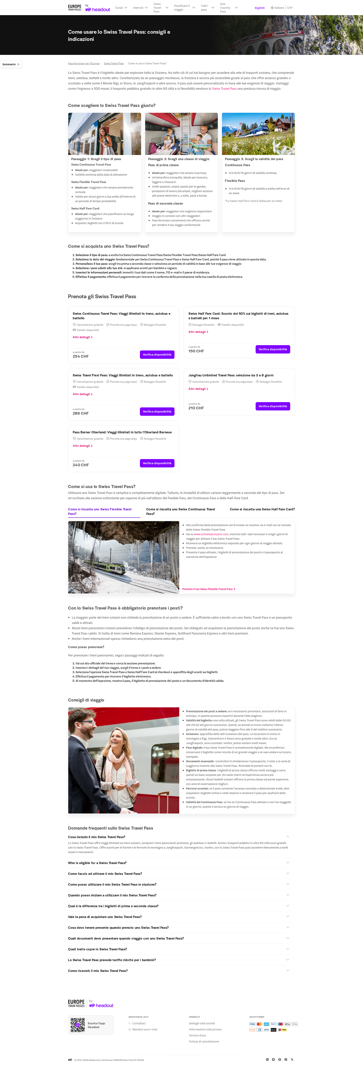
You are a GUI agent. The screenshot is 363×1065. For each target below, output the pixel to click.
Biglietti (260, 8)
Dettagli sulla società (202, 1023)
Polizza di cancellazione (204, 1041)
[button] (121, 7)
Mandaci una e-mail (144, 1029)
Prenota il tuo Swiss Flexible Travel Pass (207, 589)
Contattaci (139, 1023)
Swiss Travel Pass (114, 63)
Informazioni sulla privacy (205, 1029)
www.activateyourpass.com (211, 534)
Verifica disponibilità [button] (157, 354)
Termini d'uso (197, 1035)
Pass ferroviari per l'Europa (83, 63)
